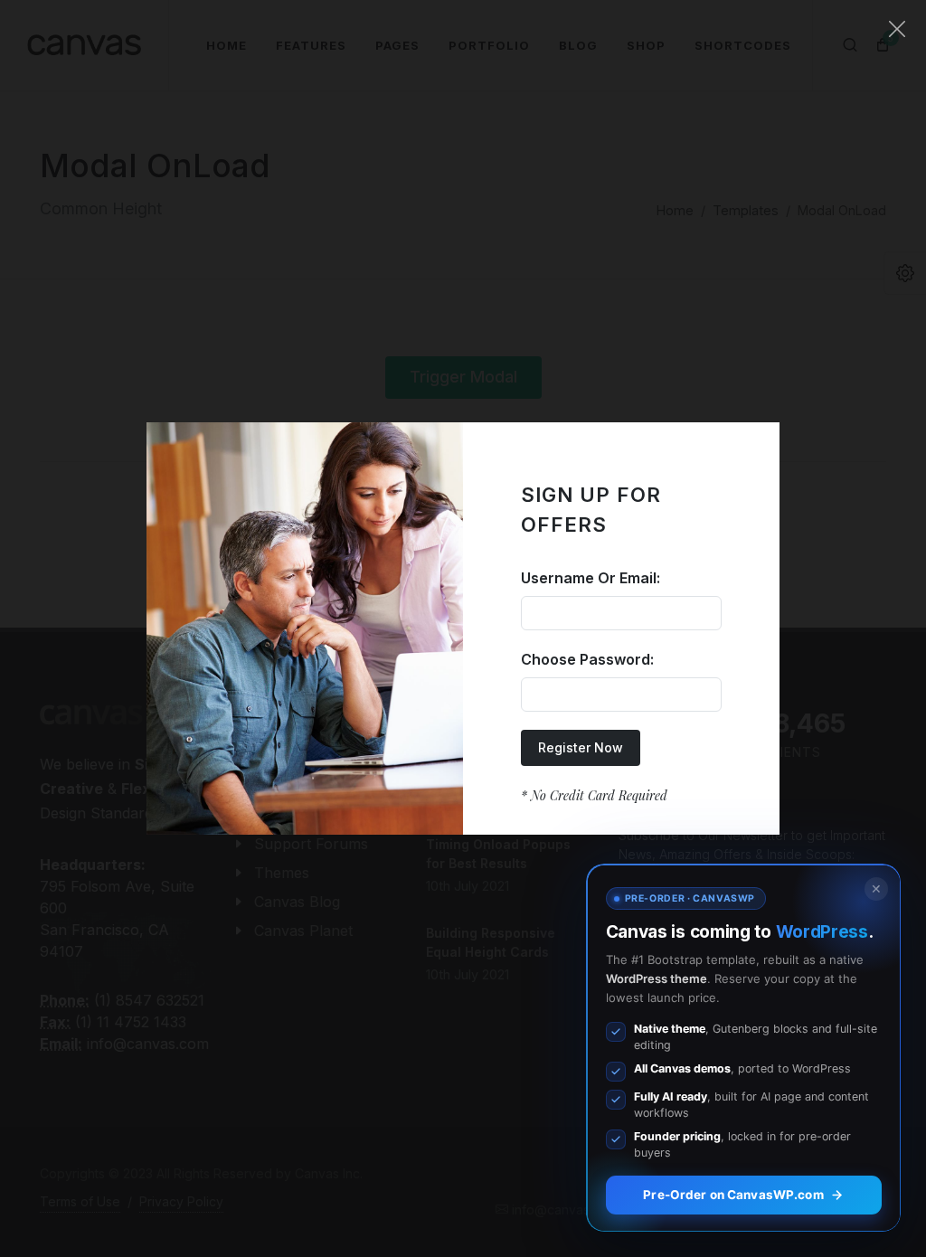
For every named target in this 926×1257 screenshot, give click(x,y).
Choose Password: (587, 659)
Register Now (580, 747)
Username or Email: (590, 578)
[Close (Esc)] (897, 29)
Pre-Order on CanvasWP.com (733, 1194)
